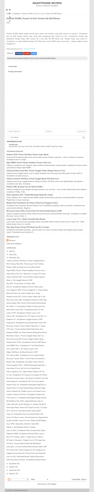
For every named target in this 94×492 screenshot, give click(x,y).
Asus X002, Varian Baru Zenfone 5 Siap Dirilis (22, 424)
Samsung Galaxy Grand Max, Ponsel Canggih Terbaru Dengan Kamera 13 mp (35, 171)
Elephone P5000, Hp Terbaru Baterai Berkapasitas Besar (26, 332)
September (13, 470)
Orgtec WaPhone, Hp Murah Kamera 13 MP (22, 352)
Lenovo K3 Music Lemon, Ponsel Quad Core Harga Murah (27, 417)
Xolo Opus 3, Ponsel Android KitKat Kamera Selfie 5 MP (26, 447)
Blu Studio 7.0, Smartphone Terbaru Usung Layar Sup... (26, 306)
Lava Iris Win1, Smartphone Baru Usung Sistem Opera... (26, 430)
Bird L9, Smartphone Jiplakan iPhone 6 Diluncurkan (24, 287)
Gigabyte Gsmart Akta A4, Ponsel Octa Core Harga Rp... (26, 453)
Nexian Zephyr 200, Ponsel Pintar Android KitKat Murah (26, 303)
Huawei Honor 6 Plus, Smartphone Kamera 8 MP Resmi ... (27, 342)
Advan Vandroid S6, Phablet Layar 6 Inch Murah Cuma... (26, 391)
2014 (11, 255)
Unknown (12, 240)
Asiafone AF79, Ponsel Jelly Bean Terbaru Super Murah (27, 154)
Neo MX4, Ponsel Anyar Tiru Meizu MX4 (20, 283)
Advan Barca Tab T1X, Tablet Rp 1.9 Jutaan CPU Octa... (26, 274)
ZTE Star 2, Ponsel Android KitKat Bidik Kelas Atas (24, 329)
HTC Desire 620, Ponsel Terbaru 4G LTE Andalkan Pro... (26, 450)
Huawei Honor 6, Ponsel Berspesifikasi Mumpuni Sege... (26, 388)
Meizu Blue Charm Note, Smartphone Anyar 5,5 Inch (25, 310)
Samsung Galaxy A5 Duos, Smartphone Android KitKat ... (26, 460)
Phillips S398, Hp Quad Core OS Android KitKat (24, 187)
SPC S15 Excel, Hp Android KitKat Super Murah (23, 411)
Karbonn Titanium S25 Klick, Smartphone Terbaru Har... (26, 394)
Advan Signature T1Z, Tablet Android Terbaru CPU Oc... (26, 372)
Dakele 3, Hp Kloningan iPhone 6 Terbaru (21, 427)
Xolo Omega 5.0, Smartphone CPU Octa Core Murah (25, 381)
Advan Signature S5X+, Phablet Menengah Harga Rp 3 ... (26, 365)
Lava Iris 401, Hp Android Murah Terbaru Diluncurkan (25, 456)
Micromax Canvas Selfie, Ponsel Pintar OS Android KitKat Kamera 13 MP (34, 211)
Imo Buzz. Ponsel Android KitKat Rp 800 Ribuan (23, 443)
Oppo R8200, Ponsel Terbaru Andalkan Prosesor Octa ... (26, 270)
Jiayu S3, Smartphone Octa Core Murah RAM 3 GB (24, 414)
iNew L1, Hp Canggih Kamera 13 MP (19, 280)
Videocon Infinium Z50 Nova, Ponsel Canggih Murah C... (26, 261)
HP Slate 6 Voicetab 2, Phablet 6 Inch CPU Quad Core (25, 440)
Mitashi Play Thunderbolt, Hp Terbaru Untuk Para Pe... (25, 362)
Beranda (48, 131)
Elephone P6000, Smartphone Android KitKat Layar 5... (26, 434)
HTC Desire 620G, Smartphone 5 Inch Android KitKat (25, 355)
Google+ (27, 53)
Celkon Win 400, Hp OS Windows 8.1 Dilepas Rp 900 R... (26, 404)
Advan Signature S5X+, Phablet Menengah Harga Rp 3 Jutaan (29, 195)
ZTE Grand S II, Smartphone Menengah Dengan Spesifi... (26, 398)
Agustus (12, 473)
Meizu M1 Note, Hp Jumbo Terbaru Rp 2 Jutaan (23, 293)
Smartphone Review (47, 3)
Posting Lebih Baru (14, 131)
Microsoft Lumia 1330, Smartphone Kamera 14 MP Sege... (27, 300)
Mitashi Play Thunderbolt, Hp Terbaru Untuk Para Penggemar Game (32, 203)
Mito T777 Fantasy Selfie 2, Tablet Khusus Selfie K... (25, 437)
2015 (11, 251)
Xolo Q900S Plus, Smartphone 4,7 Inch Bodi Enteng (25, 345)
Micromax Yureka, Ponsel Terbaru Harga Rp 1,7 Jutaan (26, 326)
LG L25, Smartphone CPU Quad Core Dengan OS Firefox (26, 375)
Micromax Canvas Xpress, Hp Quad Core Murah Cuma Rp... (27, 378)
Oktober (12, 467)
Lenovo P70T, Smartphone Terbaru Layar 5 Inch (23, 313)
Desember (13, 258)
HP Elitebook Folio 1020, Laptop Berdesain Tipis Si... (25, 401)
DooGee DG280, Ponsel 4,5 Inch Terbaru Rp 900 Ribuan (26, 420)
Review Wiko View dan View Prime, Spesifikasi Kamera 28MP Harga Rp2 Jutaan (36, 146)
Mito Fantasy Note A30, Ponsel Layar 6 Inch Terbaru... (25, 264)
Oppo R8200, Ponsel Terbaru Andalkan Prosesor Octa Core (28, 163)
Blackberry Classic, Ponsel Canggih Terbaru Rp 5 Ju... (25, 336)
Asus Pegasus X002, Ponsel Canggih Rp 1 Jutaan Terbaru (27, 290)
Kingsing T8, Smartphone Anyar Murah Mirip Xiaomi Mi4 (26, 323)
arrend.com (13, 144)
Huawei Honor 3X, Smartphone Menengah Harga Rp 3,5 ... (27, 385)
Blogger (53, 484)
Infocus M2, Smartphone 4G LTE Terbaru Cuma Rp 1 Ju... (27, 316)
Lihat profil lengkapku (14, 244)
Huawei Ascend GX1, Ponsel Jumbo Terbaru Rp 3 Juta (25, 296)
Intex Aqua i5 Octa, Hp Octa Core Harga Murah (23, 368)
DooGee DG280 (29, 49)
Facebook (19, 53)
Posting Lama (81, 131)
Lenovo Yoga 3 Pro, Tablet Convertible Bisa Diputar (25, 219)
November (13, 464)
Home (8, 14)
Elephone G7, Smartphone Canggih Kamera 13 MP (24, 319)
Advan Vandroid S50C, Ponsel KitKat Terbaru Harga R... (26, 277)
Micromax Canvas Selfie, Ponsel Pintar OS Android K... (26, 358)
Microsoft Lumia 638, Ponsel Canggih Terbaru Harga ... (25, 339)
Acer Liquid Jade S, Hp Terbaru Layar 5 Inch (22, 349)
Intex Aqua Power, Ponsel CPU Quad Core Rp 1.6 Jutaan (27, 227)
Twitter (34, 53)
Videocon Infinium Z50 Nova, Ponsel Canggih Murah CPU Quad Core (32, 179)
